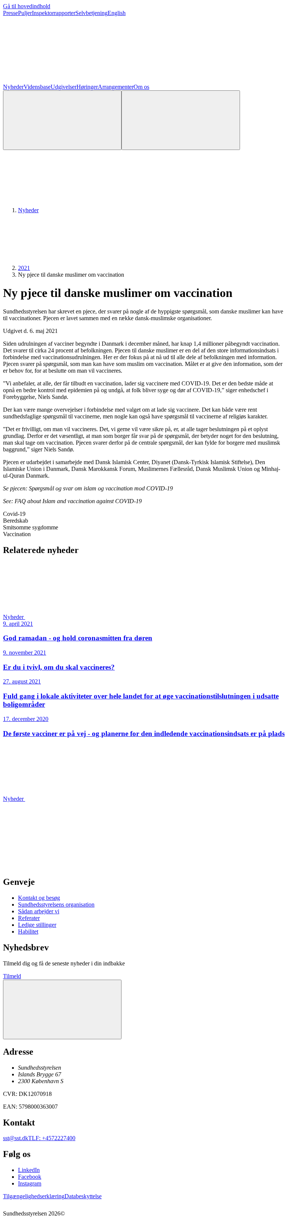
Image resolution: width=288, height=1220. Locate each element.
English (117, 13)
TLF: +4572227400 (51, 1138)
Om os (141, 87)
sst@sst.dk (15, 1138)
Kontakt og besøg (39, 898)
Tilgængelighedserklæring (33, 1196)
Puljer (25, 13)
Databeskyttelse (83, 1196)
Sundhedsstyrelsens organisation (56, 904)
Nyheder (13, 87)
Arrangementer (116, 87)
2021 (24, 268)
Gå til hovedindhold (26, 6)
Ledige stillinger (37, 925)
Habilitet (28, 931)
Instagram (29, 1183)
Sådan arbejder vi (38, 911)
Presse (10, 13)
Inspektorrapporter (53, 13)
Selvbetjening (91, 13)
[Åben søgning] (62, 120)
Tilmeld (12, 976)
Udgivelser (63, 87)
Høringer (87, 87)
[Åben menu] (181, 120)
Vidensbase (37, 87)
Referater (29, 918)
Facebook (29, 1177)
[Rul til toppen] (62, 1009)
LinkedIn (29, 1170)
